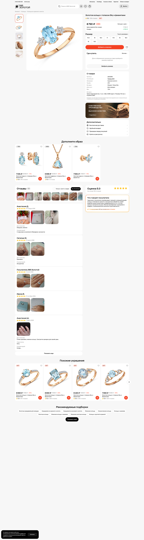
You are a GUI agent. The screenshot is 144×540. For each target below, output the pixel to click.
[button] (107, 74)
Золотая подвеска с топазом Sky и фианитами (55, 176)
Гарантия (116, 1)
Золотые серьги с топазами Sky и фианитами (26, 176)
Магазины (92, 1)
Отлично (32, 534)
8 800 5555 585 (19, 1)
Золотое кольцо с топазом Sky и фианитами (26, 395)
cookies (22, 533)
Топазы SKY (111, 79)
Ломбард (99, 1)
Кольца (23, 11)
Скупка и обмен (107, 1)
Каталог (17, 11)
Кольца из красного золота (35, 11)
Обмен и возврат (124, 1)
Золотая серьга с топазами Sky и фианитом (83, 176)
